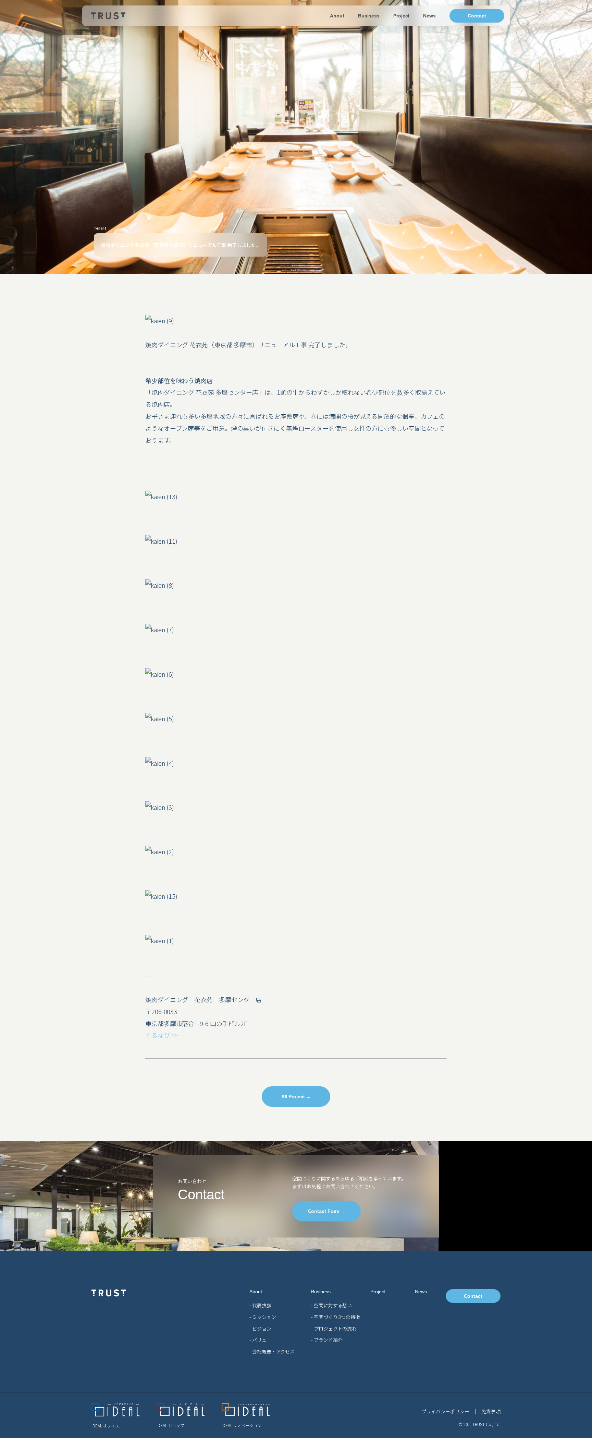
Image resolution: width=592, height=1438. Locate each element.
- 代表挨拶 (260, 1305)
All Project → (296, 1096)
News (429, 15)
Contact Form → (327, 1211)
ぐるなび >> (161, 1035)
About (337, 15)
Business (369, 15)
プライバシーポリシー (445, 1411)
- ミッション (262, 1316)
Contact (477, 15)
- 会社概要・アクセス (272, 1351)
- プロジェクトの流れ (334, 1328)
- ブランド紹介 (326, 1339)
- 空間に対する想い (331, 1305)
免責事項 (491, 1411)
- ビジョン (260, 1328)
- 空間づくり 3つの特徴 (335, 1316)
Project (401, 15)
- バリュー (260, 1339)
